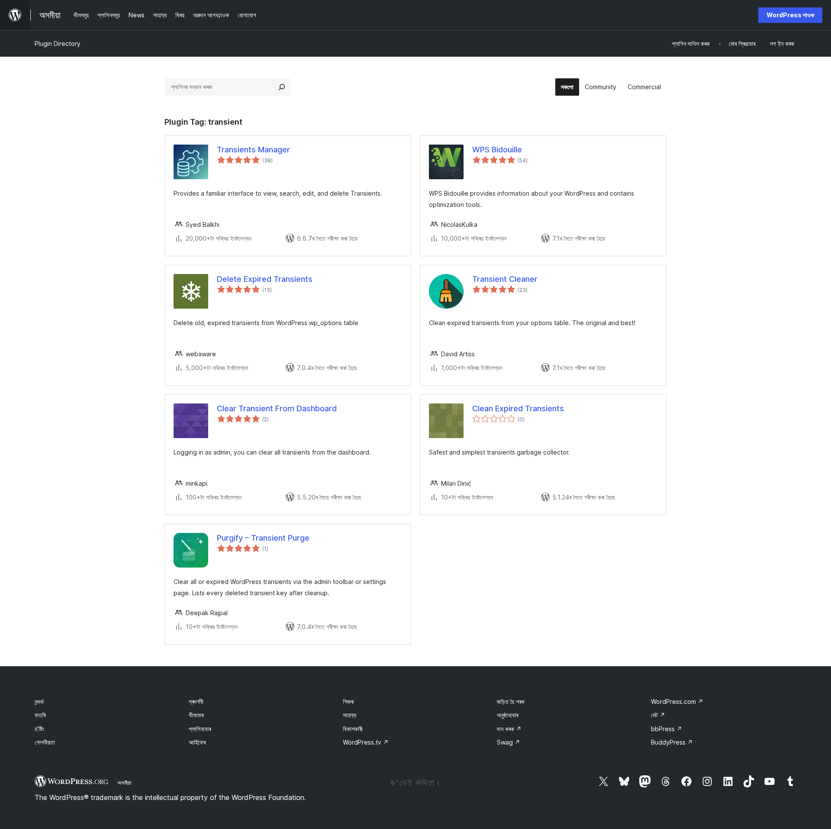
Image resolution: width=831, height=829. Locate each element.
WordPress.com (677, 701)
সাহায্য (349, 715)
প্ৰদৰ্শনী (196, 701)
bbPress (666, 728)
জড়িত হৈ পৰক (511, 701)
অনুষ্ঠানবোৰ (507, 715)
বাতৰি (40, 715)
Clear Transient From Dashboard (277, 408)
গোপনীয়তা (45, 742)
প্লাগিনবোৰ (200, 728)
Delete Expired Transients (264, 279)
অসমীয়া (124, 782)
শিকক (348, 701)
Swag (508, 742)
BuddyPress (672, 742)
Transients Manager (253, 149)
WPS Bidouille (497, 149)
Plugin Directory (58, 43)
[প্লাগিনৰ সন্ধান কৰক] (281, 87)
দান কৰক (509, 728)
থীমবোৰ (196, 715)
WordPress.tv (366, 742)
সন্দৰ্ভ (39, 701)
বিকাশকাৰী (353, 728)
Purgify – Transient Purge (263, 537)
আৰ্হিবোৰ (197, 742)
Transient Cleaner (505, 279)
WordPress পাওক (790, 15)
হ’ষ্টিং (39, 728)
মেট (658, 715)
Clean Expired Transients (518, 408)
